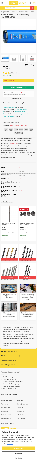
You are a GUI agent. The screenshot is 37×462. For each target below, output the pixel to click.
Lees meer (10, 444)
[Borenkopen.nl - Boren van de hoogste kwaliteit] (18, 3)
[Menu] (2, 3)
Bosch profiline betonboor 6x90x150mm (8, 224)
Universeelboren (6, 400)
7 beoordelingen (16, 73)
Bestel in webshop (17, 87)
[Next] (32, 36)
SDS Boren (20, 415)
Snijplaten (20, 407)
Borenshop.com (25, 92)
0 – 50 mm (21, 190)
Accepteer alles (18, 448)
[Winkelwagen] (34, 3)
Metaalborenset (6, 418)
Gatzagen (20, 400)
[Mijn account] (30, 3)
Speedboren (5, 411)
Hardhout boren (6, 415)
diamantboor (14, 143)
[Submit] (32, 8)
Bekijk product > (6, 238)
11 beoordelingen (12, 232)
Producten (14, 11)
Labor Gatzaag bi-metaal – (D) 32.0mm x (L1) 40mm (27, 224)
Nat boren (31, 11)
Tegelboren (4, 404)
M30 (20, 178)
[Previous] (4, 36)
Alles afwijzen (19, 458)
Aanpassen (18, 453)
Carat (20, 167)
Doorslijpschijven (22, 404)
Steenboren (20, 411)
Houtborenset (21, 418)
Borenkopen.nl (5, 11)
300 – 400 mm (22, 195)
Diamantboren (23, 11)
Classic (5, 13)
